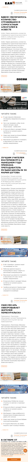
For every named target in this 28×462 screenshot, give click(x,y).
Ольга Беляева (20, 153)
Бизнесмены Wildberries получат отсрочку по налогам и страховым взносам (13, 403)
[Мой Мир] (24, 79)
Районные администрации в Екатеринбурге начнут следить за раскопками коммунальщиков (13, 270)
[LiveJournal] (26, 79)
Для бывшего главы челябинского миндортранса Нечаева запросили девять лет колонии (14, 415)
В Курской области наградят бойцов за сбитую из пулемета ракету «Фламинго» (14, 131)
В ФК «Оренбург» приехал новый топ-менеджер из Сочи (13, 265)
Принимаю (14, 459)
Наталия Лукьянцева (20, 12)
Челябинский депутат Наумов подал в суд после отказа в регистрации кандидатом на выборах (14, 289)
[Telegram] (22, 79)
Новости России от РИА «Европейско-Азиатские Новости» (10, 3)
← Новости (4, 7)
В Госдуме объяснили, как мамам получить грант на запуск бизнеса (13, 424)
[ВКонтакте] (18, 79)
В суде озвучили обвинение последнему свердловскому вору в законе (14, 119)
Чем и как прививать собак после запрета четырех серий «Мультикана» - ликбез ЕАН (13, 125)
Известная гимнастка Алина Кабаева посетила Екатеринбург (14, 136)
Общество (4, 229)
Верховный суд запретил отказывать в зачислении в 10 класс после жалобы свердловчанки (15, 141)
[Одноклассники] (20, 79)
